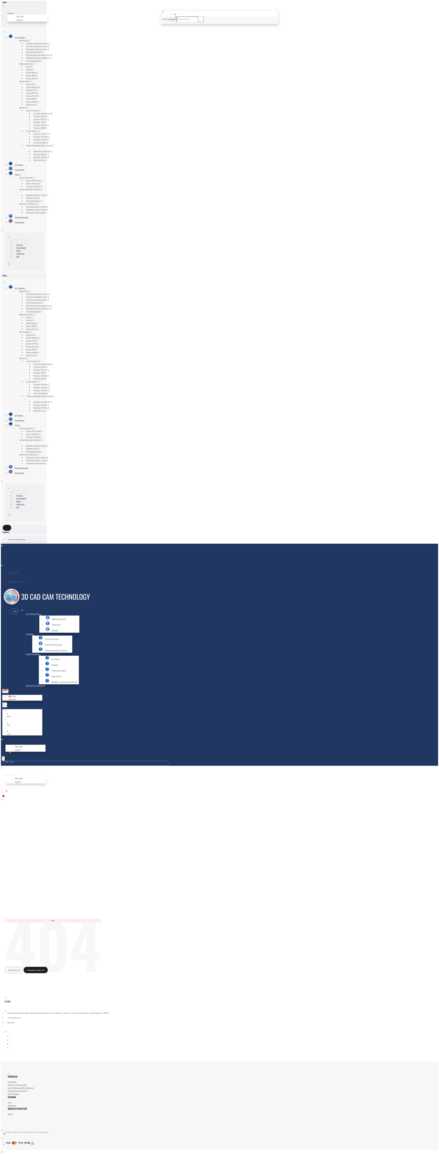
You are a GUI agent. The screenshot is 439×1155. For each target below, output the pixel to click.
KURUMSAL (13, 1076)
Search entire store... (169, 19)
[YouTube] (10, 1047)
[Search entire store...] (3, 758)
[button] (12, 696)
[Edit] (4, 31)
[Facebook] (10, 1036)
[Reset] (7, 528)
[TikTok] (10, 1044)
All (175, 14)
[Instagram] (10, 1040)
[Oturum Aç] (7, 743)
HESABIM (12, 1097)
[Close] (3, 25)
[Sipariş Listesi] (7, 753)
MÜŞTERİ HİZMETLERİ (17, 1108)
